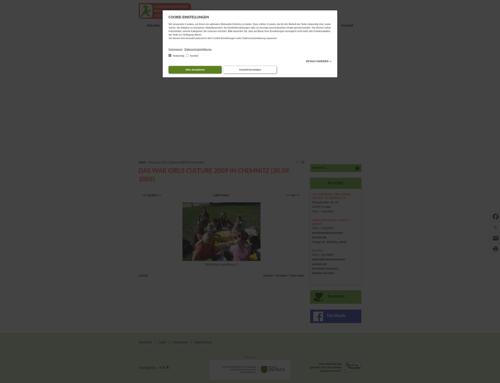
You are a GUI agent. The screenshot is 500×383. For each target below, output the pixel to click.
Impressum (175, 49)
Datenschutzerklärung (198, 49)
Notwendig (178, 55)
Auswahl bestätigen (250, 69)
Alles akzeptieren (195, 69)
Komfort (193, 55)
